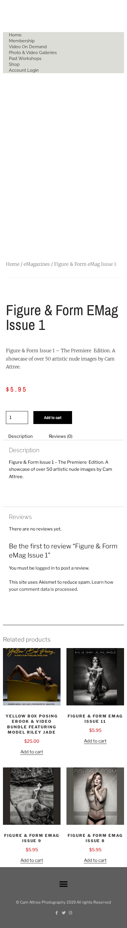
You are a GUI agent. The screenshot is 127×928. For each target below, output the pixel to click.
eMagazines (37, 264)
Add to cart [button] (31, 752)
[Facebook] (57, 913)
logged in (45, 568)
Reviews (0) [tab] (60, 436)
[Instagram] (70, 913)
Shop (14, 64)
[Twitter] (64, 913)
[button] (63, 884)
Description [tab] (20, 436)
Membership (22, 41)
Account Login (24, 70)
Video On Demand (28, 46)
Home (15, 35)
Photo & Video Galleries (33, 52)
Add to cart (52, 417)
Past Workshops (25, 58)
